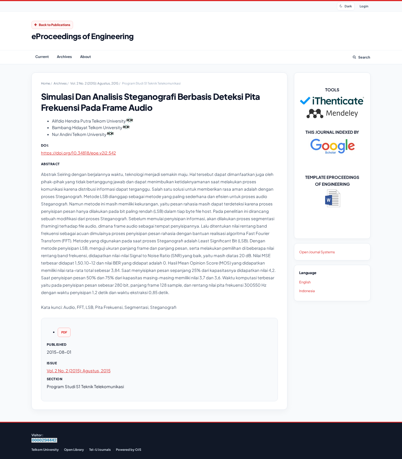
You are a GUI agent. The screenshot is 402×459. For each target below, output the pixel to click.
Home (46, 83)
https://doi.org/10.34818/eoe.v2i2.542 (78, 152)
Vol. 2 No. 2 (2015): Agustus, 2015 (94, 83)
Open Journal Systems (317, 252)
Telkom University (45, 450)
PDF (64, 332)
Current (42, 56)
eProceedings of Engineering (82, 36)
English (305, 282)
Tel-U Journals (100, 450)
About (85, 56)
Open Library (74, 450)
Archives (64, 56)
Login (364, 6)
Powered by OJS (128, 450)
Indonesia (307, 291)
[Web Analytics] (44, 441)
